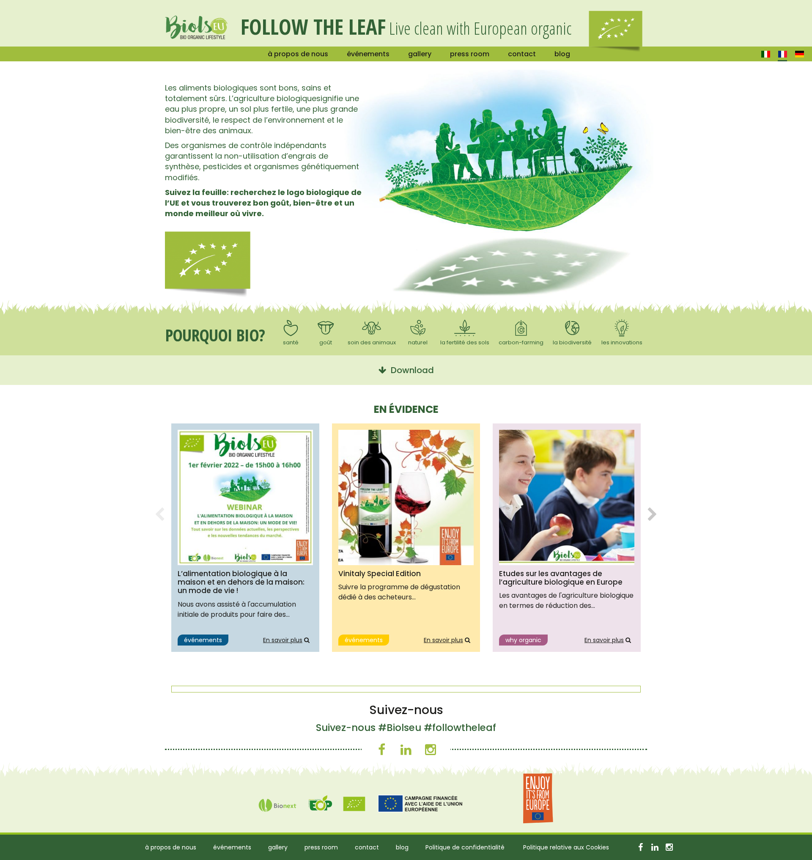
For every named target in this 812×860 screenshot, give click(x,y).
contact (522, 54)
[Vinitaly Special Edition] (406, 497)
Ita (765, 54)
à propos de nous (298, 54)
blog (562, 54)
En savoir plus (282, 640)
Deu (799, 54)
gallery (419, 54)
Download (410, 370)
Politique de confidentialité (465, 847)
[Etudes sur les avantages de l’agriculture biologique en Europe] (566, 497)
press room (469, 54)
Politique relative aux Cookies (566, 847)
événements (368, 54)
